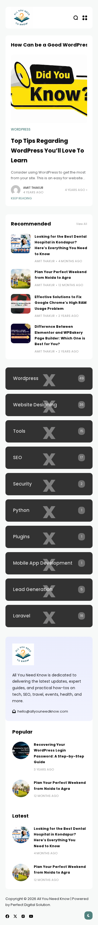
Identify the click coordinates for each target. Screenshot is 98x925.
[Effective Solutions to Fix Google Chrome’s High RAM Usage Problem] (20, 304)
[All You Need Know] (22, 18)
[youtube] (31, 916)
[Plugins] (49, 537)
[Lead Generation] (49, 589)
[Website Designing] (49, 405)
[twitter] (15, 916)
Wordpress (20, 129)
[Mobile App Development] (49, 563)
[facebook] (7, 916)
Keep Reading (21, 198)
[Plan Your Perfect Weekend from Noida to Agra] (20, 279)
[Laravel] (49, 616)
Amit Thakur (33, 187)
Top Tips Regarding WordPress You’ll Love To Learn (47, 150)
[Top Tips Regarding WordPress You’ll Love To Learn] (49, 89)
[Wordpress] (49, 378)
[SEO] (49, 458)
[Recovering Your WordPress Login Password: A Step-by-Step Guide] (21, 750)
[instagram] (23, 916)
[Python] (49, 510)
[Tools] (49, 431)
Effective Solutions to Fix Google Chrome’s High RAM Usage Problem (61, 303)
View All (81, 224)
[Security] (49, 484)
